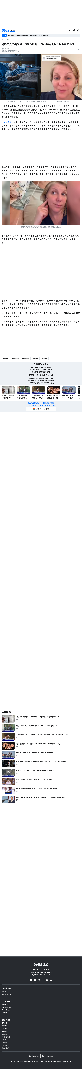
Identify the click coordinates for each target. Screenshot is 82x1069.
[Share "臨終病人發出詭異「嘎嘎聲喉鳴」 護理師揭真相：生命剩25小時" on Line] (74, 30)
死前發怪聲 (25, 358)
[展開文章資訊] (78, 49)
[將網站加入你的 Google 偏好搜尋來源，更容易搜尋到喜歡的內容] (41, 409)
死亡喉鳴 (44, 358)
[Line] (35, 980)
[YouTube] (47, 980)
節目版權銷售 (6, 1037)
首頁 (3, 40)
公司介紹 (4, 1023)
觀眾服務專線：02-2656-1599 (41, 975)
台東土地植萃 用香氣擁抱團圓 (41, 367)
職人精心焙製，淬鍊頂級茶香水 (41, 369)
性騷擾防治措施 (6, 1007)
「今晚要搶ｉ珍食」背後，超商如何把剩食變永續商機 (24, 36)
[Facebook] (31, 980)
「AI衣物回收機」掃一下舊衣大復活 (41, 383)
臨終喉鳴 (35, 358)
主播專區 (4, 1031)
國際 (7, 40)
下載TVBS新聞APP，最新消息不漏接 (41, 403)
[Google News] (51, 980)
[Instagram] (43, 980)
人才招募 (4, 1029)
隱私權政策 (5, 1004)
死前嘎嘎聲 (15, 358)
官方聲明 (4, 1045)
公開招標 (4, 1040)
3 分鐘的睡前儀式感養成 (41, 372)
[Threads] (39, 980)
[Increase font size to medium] (70, 30)
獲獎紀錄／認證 (6, 1048)
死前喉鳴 (5, 358)
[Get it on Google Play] (47, 1056)
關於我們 (4, 991)
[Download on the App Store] (34, 1056)
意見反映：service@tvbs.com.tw (41, 972)
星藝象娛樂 (5, 1034)
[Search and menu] (78, 30)
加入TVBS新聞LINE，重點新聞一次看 (41, 405)
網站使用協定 (6, 1010)
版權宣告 (4, 1013)
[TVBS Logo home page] (8, 30)
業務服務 (4, 1042)
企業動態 (4, 1026)
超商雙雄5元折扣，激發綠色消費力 (41, 378)
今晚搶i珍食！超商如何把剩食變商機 (41, 380)
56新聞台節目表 (7, 994)
